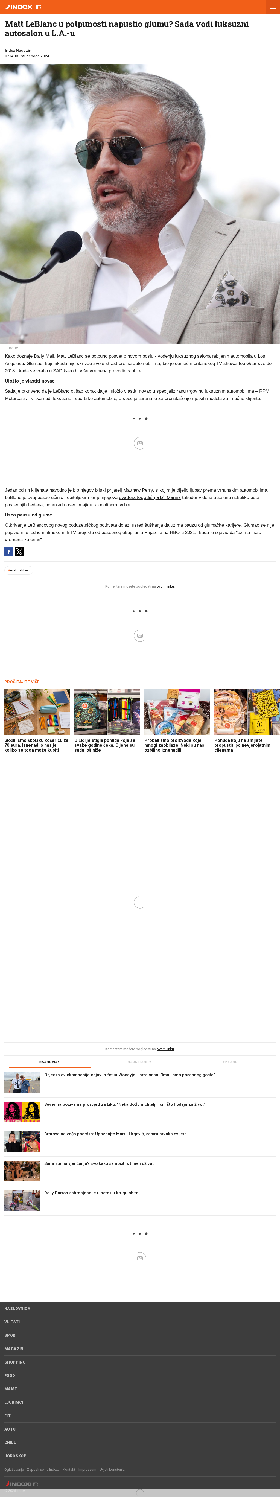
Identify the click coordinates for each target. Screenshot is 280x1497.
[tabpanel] (140, 1144)
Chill (10, 1442)
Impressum (87, 1469)
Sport (11, 1335)
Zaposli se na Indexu (43, 1469)
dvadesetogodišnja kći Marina (150, 497)
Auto (10, 1429)
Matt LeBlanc (19, 570)
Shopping (14, 1362)
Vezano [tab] (230, 1062)
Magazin (14, 1349)
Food (9, 1375)
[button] (273, 7)
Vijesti (12, 1322)
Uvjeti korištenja (112, 1469)
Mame (10, 1389)
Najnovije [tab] (49, 1062)
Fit (7, 1416)
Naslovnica (17, 1308)
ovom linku (165, 586)
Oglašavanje (14, 1469)
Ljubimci (13, 1402)
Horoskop (15, 1456)
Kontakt (69, 1469)
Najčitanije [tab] (140, 1062)
